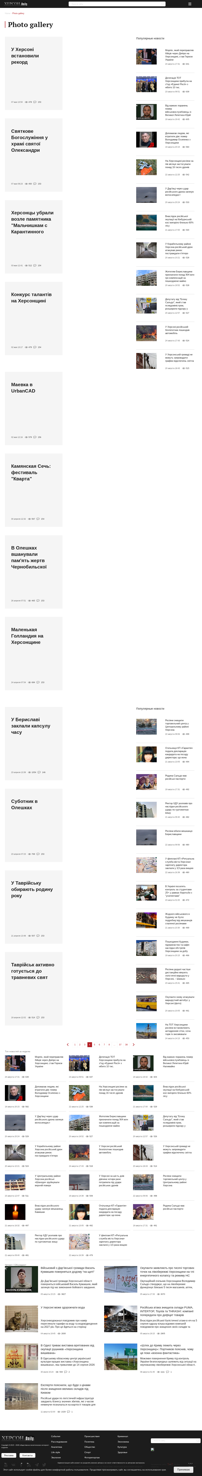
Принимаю (183, 1469)
